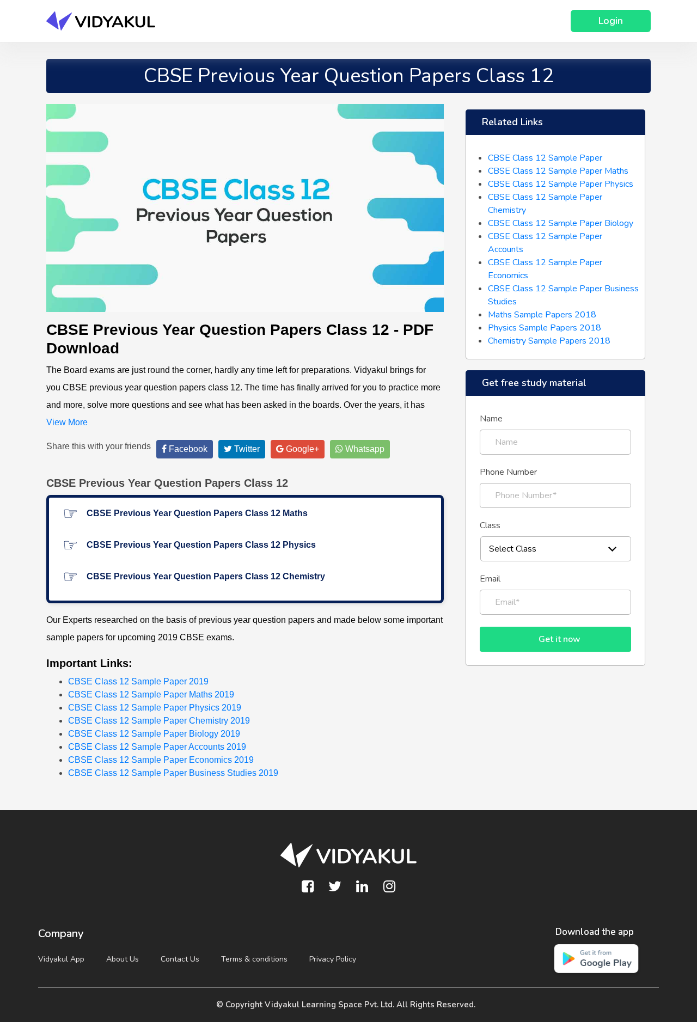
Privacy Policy (332, 959)
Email (490, 579)
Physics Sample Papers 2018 (544, 328)
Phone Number (508, 472)
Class (490, 525)
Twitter (246, 449)
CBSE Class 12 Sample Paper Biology (560, 223)
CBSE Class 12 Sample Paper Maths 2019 (151, 694)
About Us (122, 959)
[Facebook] (307, 887)
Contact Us (180, 959)
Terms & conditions (254, 959)
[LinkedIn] (362, 887)
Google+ (301, 449)
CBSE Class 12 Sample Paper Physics (560, 184)
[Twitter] (334, 887)
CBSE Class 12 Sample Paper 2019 (138, 681)
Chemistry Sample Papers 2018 (549, 341)
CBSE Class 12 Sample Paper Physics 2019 (154, 707)
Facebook (187, 449)
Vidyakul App (61, 959)
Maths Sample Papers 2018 (542, 315)
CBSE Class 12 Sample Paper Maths (558, 171)
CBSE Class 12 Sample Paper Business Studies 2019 (173, 773)
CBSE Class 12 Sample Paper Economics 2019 (161, 759)
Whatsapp (363, 449)
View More (67, 422)
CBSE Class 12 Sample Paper (545, 158)
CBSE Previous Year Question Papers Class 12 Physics (201, 544)
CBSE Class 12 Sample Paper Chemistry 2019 (159, 720)
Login (610, 20)
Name (491, 419)
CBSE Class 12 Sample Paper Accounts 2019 (157, 746)
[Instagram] (389, 887)
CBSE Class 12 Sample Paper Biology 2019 (154, 733)
